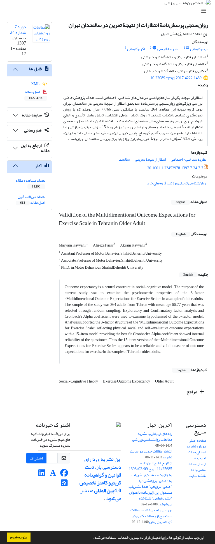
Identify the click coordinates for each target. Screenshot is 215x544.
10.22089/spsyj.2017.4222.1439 (176, 78)
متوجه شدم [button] (18, 537)
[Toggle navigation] (109, 11)
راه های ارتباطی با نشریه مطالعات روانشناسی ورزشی (152, 436)
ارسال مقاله (197, 464)
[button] (92, 538)
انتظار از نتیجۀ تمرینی (150, 159)
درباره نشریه (196, 446)
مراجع (192, 392)
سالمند (124, 159)
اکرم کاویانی (136, 49)
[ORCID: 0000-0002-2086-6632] (154, 48)
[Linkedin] (42, 474)
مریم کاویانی (199, 49)
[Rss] (64, 484)
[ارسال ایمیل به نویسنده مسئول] (188, 48)
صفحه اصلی (197, 440)
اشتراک (36, 458)
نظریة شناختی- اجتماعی (188, 159)
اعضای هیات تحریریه (197, 455)
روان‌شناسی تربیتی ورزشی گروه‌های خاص (175, 183)
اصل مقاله (34, 94)
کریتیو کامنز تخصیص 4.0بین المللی (100, 487)
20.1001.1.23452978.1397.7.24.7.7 (175, 168)
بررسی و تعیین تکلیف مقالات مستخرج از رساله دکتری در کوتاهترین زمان (151, 516)
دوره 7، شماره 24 (18, 29)
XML (35, 84)
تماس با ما (198, 469)
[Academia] (53, 474)
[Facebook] (64, 474)
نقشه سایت (197, 475)
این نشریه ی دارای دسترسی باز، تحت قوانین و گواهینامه (102, 467)
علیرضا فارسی (168, 49)
